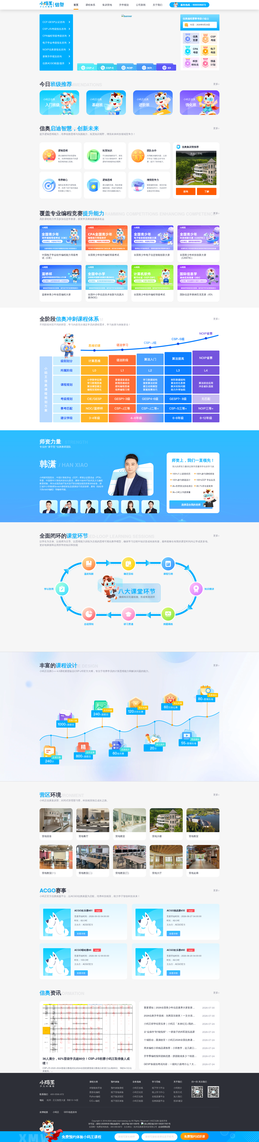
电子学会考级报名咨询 (55, 42)
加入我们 (178, 1096)
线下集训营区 (117, 1096)
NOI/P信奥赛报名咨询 (54, 49)
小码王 (56, 1111)
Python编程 (94, 1096)
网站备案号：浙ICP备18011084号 (124, 1123)
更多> (216, 84)
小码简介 (178, 1087)
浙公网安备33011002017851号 (157, 1123)
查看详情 (81, 933)
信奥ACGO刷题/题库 (53, 63)
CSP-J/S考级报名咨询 (54, 29)
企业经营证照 (164, 1126)
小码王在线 (137, 1087)
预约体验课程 (117, 1087)
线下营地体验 (117, 1092)
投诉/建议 (178, 1100)
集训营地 (107, 4)
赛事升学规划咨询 (52, 56)
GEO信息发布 (70, 1111)
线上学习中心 (158, 1092)
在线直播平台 (158, 1096)
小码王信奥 (137, 1096)
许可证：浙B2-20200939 (99, 1123)
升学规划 (124, 4)
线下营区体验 (117, 1100)
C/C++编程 (94, 1100)
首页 (76, 4)
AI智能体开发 (95, 1087)
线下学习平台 (158, 1087)
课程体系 (90, 4)
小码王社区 (137, 1092)
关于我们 (157, 4)
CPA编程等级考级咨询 (55, 35)
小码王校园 (137, 1100)
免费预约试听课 (194, 1136)
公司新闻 (141, 4)
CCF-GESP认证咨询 (54, 22)
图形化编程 (94, 1092)
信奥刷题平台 (158, 1100)
